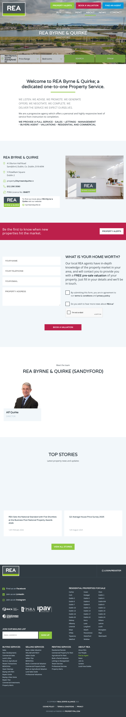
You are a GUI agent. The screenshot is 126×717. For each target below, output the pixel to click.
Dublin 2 (72, 598)
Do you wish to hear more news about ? (92, 304)
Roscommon (88, 633)
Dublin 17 (87, 614)
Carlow (71, 592)
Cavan (86, 592)
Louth (100, 627)
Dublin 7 (72, 604)
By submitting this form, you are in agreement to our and (93, 294)
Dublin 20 (72, 617)
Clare (100, 592)
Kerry (85, 620)
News (102, 12)
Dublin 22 (87, 617)
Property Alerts (62, 5)
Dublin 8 (87, 604)
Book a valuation (88, 5)
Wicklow (87, 639)
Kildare (100, 620)
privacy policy (103, 296)
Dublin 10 (72, 608)
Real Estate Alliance (66, 702)
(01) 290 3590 (13, 186)
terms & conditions (84, 296)
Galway (71, 620)
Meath (86, 630)
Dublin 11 (87, 608)
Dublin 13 (72, 611)
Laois (85, 623)
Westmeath (102, 636)
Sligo (100, 633)
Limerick (72, 627)
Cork (70, 595)
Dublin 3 (87, 598)
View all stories (63, 547)
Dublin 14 (87, 611)
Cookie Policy (48, 706)
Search (80, 58)
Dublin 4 (101, 598)
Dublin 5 (72, 601)
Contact (116, 12)
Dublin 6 (87, 601)
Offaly (71, 633)
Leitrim (100, 623)
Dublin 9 (101, 604)
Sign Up (45, 635)
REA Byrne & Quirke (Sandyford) (11, 59)
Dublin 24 (101, 617)
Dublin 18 (101, 614)
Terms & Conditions (65, 706)
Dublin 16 (72, 614)
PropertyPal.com (72, 711)
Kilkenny (72, 623)
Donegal (87, 595)
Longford (87, 627)
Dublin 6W (102, 601)
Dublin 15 (101, 611)
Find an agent (113, 5)
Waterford (87, 636)
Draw (110, 58)
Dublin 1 (101, 595)
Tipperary (72, 636)
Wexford (72, 639)
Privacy (80, 706)
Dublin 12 (101, 608)
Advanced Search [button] (115, 57)
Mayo (71, 630)
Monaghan (102, 630)
